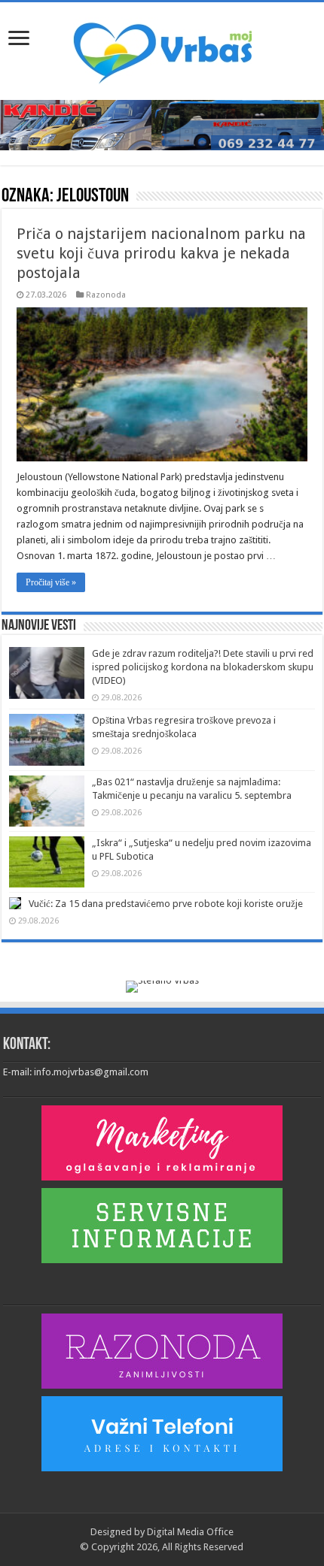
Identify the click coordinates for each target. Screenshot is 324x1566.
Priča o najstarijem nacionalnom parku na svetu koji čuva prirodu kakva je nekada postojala (161, 253)
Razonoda (106, 295)
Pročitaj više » (51, 582)
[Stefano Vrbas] (162, 985)
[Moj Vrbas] (162, 48)
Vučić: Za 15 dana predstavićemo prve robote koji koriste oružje (166, 903)
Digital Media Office (190, 1531)
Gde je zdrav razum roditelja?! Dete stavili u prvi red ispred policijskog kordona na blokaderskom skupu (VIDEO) (202, 667)
